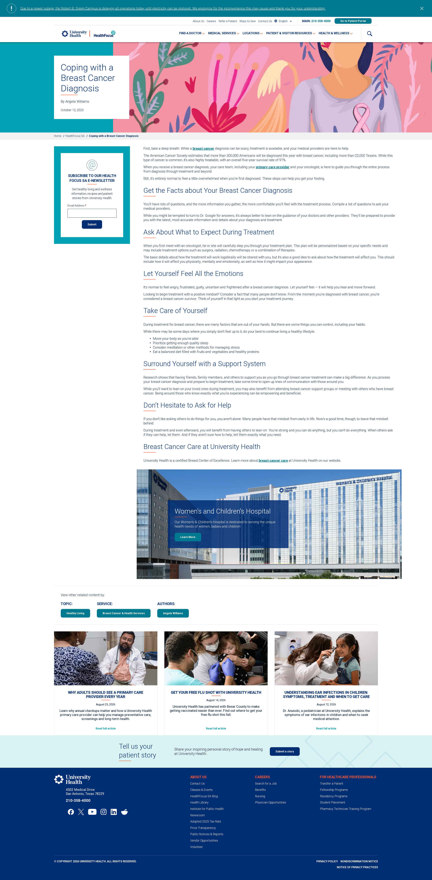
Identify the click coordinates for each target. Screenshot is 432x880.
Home (57, 136)
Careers (211, 21)
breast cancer (203, 148)
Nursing (260, 796)
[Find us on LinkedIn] (114, 812)
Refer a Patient (228, 21)
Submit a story (285, 751)
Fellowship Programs (334, 790)
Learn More (187, 537)
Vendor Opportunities (204, 840)
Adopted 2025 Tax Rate (205, 821)
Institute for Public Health (207, 809)
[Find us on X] (81, 812)
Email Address (77, 205)
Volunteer (196, 847)
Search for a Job (266, 783)
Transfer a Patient (331, 783)
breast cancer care (273, 460)
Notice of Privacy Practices (357, 867)
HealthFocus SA (75, 136)
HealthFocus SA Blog (204, 796)
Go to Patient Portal (353, 21)
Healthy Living (75, 613)
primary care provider (272, 167)
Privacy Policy (327, 861)
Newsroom (197, 815)
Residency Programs (333, 796)
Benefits (260, 790)
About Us (198, 21)
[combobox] (283, 21)
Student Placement (332, 802)
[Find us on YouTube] (92, 812)
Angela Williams (173, 613)
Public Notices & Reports (206, 834)
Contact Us (265, 21)
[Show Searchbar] (369, 33)
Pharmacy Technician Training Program (345, 809)
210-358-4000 (321, 21)
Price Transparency (203, 828)
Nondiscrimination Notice (359, 861)
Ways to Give (247, 21)
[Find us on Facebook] (71, 812)
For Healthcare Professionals (348, 777)
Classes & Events (201, 790)
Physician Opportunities (270, 802)
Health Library (199, 802)
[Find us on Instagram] (104, 812)
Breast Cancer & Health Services (124, 613)
